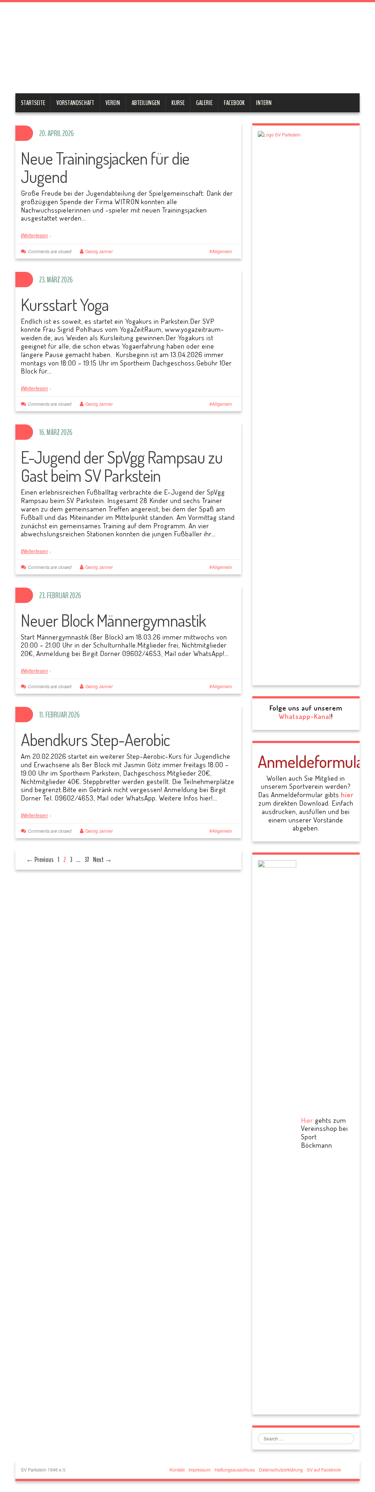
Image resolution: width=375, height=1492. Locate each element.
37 (87, 860)
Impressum (200, 1469)
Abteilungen (145, 102)
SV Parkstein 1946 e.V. (151, 49)
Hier (307, 1120)
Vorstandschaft (75, 102)
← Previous (39, 860)
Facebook (234, 102)
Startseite (33, 102)
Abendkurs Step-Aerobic (95, 739)
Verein (112, 102)
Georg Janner (99, 251)
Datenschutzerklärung (281, 1469)
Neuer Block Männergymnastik (113, 620)
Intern (264, 102)
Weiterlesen (34, 235)
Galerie (204, 102)
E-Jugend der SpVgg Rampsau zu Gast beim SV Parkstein (122, 466)
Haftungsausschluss (235, 1469)
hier (347, 794)
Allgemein (222, 251)
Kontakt (177, 1469)
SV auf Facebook (324, 1469)
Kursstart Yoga (65, 304)
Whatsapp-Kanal (305, 716)
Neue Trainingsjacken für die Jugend (105, 167)
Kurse (178, 102)
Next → (102, 860)
